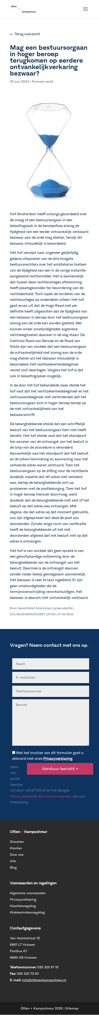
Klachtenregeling (23, 906)
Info (13, 861)
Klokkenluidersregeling (27, 912)
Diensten (17, 842)
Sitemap (72, 1008)
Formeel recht (42, 82)
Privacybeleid (21, 796)
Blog (13, 868)
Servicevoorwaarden (54, 796)
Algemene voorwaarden (28, 893)
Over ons (16, 855)
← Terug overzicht (25, 34)
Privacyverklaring (57, 759)
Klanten (16, 848)
